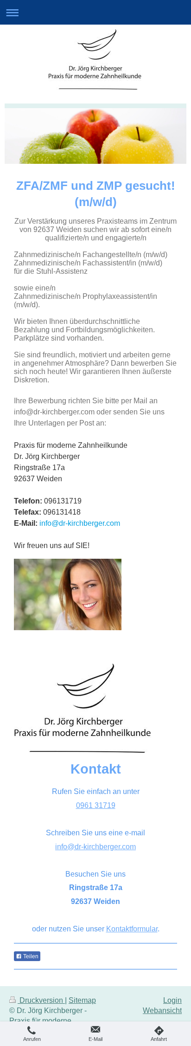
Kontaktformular (132, 929)
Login (172, 1000)
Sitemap (82, 1000)
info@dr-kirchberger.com (95, 847)
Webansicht (162, 1010)
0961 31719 (95, 805)
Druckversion (41, 1000)
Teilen (30, 956)
